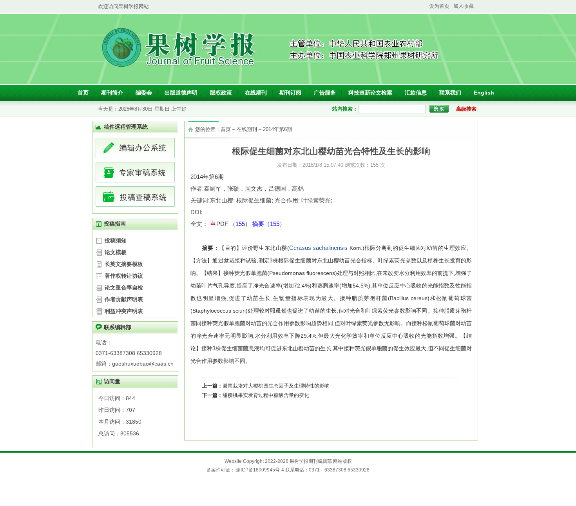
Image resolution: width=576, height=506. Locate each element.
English (484, 92)
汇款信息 (416, 92)
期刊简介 (112, 92)
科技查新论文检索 (370, 92)
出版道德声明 (181, 92)
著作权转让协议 (124, 276)
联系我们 (450, 92)
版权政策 (221, 92)
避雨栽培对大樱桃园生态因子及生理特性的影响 (276, 386)
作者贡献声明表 (124, 299)
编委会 (144, 92)
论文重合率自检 (124, 287)
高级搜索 (466, 109)
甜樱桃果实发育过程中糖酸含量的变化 (266, 395)
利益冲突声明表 (124, 311)
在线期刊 (256, 92)
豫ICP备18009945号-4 (260, 470)
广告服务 (325, 92)
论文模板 (116, 252)
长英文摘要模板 (124, 264)
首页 (83, 92)
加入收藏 (463, 6)
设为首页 (439, 6)
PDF (223, 223)
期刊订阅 (290, 92)
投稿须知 (116, 240)
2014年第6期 (277, 129)
